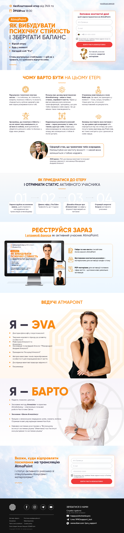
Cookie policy (28, 523)
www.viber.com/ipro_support (83, 523)
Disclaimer (12, 521)
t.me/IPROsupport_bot (81, 519)
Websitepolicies (29, 521)
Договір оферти (14, 518)
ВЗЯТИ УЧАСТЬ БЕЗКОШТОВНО (94, 44)
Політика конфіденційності (32, 518)
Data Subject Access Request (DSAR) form (22, 526)
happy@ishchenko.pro (80, 516)
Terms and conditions (15, 523)
